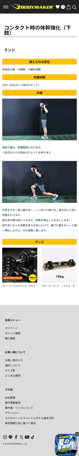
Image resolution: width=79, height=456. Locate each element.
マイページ (11, 328)
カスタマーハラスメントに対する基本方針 (29, 418)
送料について (12, 365)
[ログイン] (63, 7)
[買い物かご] (68, 7)
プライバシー (12, 413)
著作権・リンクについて (19, 408)
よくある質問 (12, 375)
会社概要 (10, 397)
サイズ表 (10, 370)
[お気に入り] (57, 7)
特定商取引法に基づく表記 (20, 423)
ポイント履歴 (12, 333)
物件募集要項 (12, 402)
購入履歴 (10, 338)
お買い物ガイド (14, 360)
